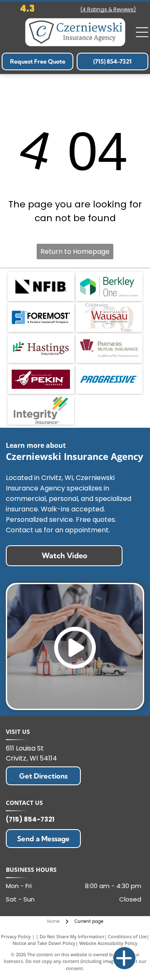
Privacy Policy (16, 936)
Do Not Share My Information (72, 936)
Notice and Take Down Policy (43, 943)
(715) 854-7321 (30, 819)
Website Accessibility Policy (108, 943)
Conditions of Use (127, 936)
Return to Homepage (75, 251)
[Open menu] (142, 32)
